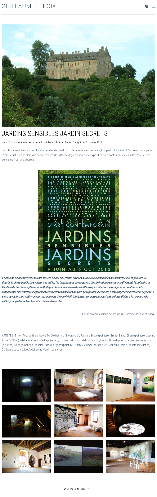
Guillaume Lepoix (29, 6)
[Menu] (153, 6)
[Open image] (26, 385)
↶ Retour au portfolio (78, 489)
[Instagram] (146, 6)
